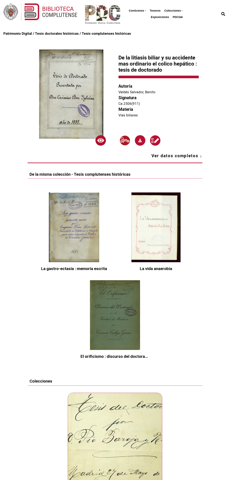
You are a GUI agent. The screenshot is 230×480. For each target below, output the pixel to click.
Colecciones (172, 10)
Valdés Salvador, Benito (136, 92)
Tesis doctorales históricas (57, 33)
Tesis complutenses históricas (106, 33)
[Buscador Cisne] (124, 140)
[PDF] (140, 140)
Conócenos (136, 10)
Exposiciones (160, 17)
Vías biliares (128, 115)
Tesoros (155, 10)
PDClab (178, 17)
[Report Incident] (155, 140)
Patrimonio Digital (17, 33)
